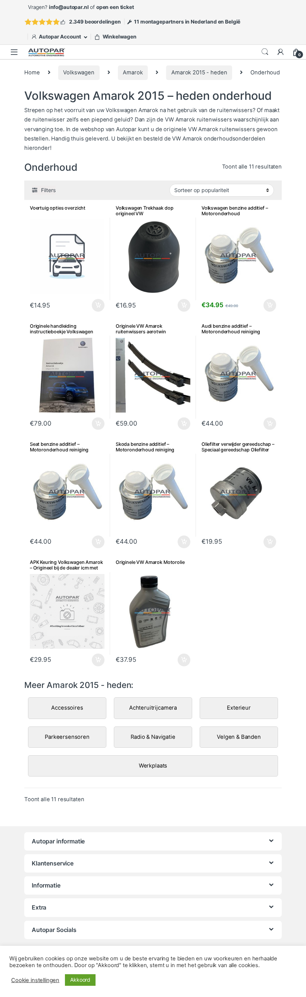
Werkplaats (153, 765)
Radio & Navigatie (153, 737)
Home (32, 72)
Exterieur (239, 707)
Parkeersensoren (67, 737)
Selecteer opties (93, 305)
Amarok (133, 72)
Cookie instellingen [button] (35, 980)
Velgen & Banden (239, 737)
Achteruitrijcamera (153, 707)
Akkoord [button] (80, 979)
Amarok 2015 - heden (199, 72)
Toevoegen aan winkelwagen (174, 305)
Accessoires (67, 707)
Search (265, 52)
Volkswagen (78, 72)
